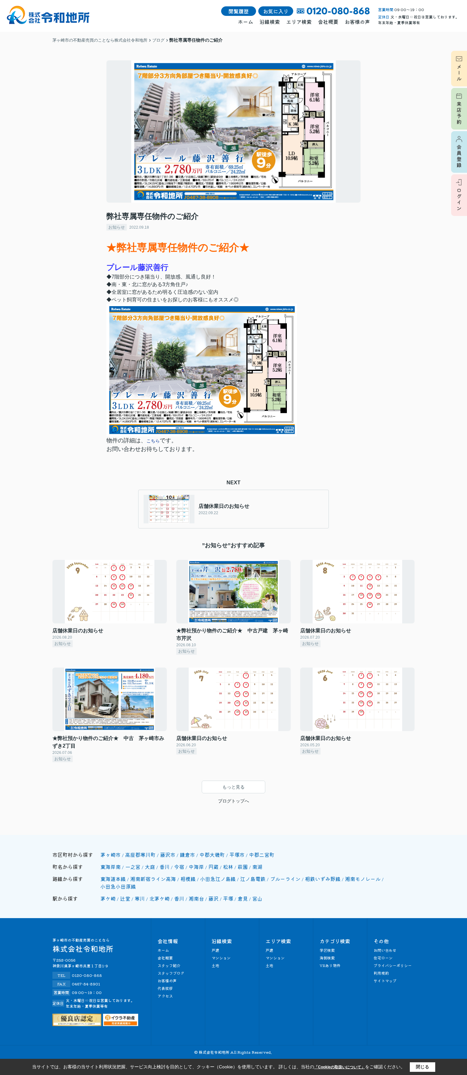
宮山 (257, 898)
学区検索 (327, 950)
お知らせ (116, 227)
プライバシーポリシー (393, 965)
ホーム (245, 21)
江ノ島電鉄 (253, 879)
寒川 (140, 898)
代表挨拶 (165, 988)
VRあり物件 (330, 965)
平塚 (228, 898)
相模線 (188, 879)
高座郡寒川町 (140, 854)
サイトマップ (385, 980)
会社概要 (328, 21)
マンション (221, 957)
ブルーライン (285, 879)
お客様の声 (357, 21)
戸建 (215, 950)
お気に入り (275, 11)
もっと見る (233, 786)
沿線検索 (270, 21)
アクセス (165, 995)
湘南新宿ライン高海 (153, 879)
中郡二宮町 (261, 854)
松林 (228, 866)
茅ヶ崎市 (110, 854)
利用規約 (381, 973)
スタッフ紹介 (169, 965)
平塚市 (237, 854)
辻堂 (125, 898)
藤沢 (213, 898)
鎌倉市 (187, 854)
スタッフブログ (171, 973)
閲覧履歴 (238, 11)
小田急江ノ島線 (218, 879)
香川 (164, 866)
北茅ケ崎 (159, 898)
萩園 (243, 866)
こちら (153, 440)
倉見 (243, 898)
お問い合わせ (385, 950)
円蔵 (213, 866)
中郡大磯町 (212, 854)
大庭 (150, 866)
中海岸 (196, 866)
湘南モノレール (363, 879)
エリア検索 (299, 21)
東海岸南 (110, 866)
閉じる (422, 1066)
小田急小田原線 (118, 886)
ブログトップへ (233, 800)
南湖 (257, 866)
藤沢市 (167, 854)
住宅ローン (383, 957)
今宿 (179, 866)
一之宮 (132, 866)
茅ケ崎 (108, 898)
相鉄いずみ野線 (323, 879)
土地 (215, 965)
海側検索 (327, 957)
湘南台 (196, 898)
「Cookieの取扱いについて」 (339, 1067)
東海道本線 (113, 879)
